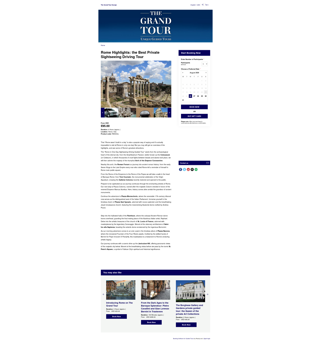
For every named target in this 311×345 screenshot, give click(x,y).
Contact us (184, 163)
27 (194, 96)
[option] (109, 112)
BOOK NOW (194, 107)
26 (190, 96)
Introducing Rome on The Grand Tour (119, 304)
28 (198, 96)
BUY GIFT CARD (194, 116)
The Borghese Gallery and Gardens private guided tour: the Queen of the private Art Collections (189, 309)
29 (202, 96)
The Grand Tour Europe (109, 5)
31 (183, 100)
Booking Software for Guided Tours (183, 338)
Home (103, 45)
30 (206, 96)
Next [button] (207, 294)
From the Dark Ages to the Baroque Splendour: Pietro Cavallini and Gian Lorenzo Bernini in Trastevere (155, 307)
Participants (185, 63)
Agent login (207, 338)
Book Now (116, 316)
